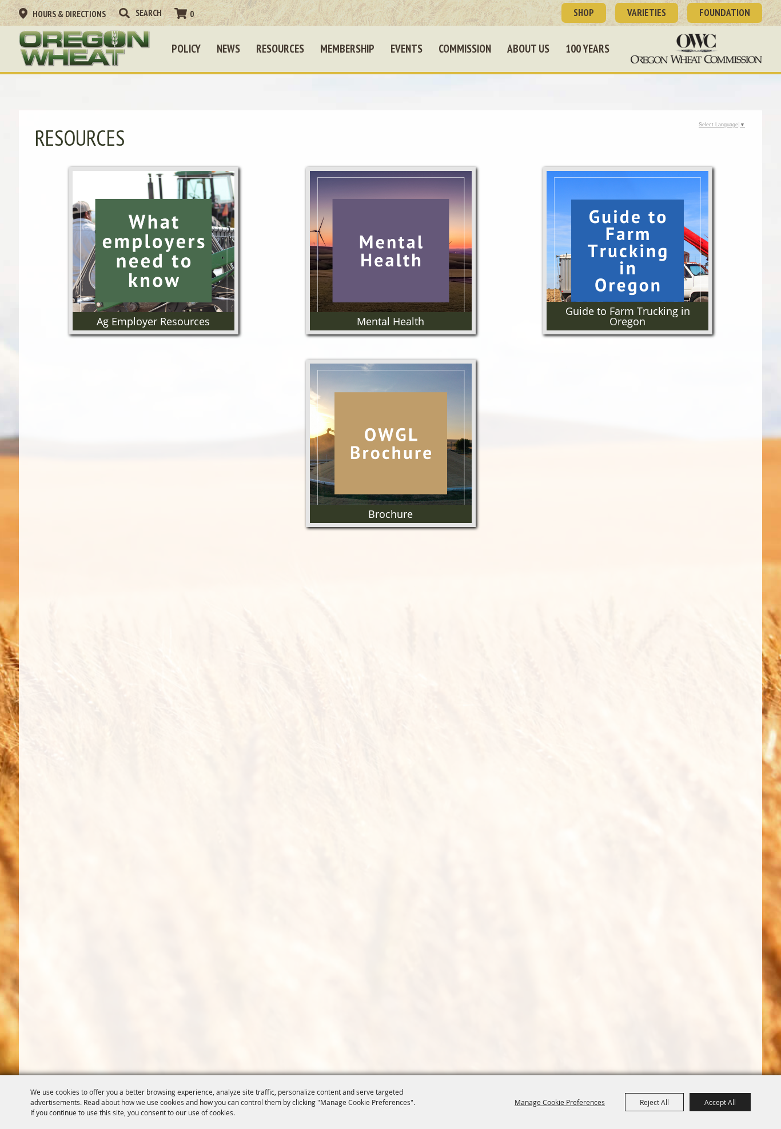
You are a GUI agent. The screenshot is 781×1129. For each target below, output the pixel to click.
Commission (465, 48)
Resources (280, 48)
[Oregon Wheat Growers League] (84, 48)
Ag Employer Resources (153, 321)
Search (124, 13)
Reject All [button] (654, 1102)
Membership (347, 48)
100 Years (587, 48)
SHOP (583, 12)
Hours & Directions (69, 14)
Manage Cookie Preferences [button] (560, 1102)
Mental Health (390, 321)
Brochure (390, 514)
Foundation (724, 12)
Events (406, 48)
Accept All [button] (720, 1102)
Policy (186, 48)
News (228, 48)
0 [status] (192, 14)
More (153, 186)
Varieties (646, 12)
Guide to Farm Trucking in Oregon (627, 316)
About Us (528, 48)
